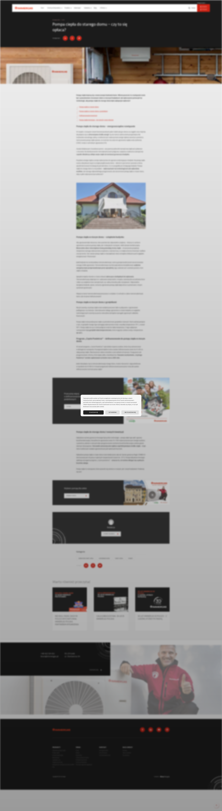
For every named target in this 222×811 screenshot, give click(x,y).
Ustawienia (113, 412)
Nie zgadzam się (130, 412)
